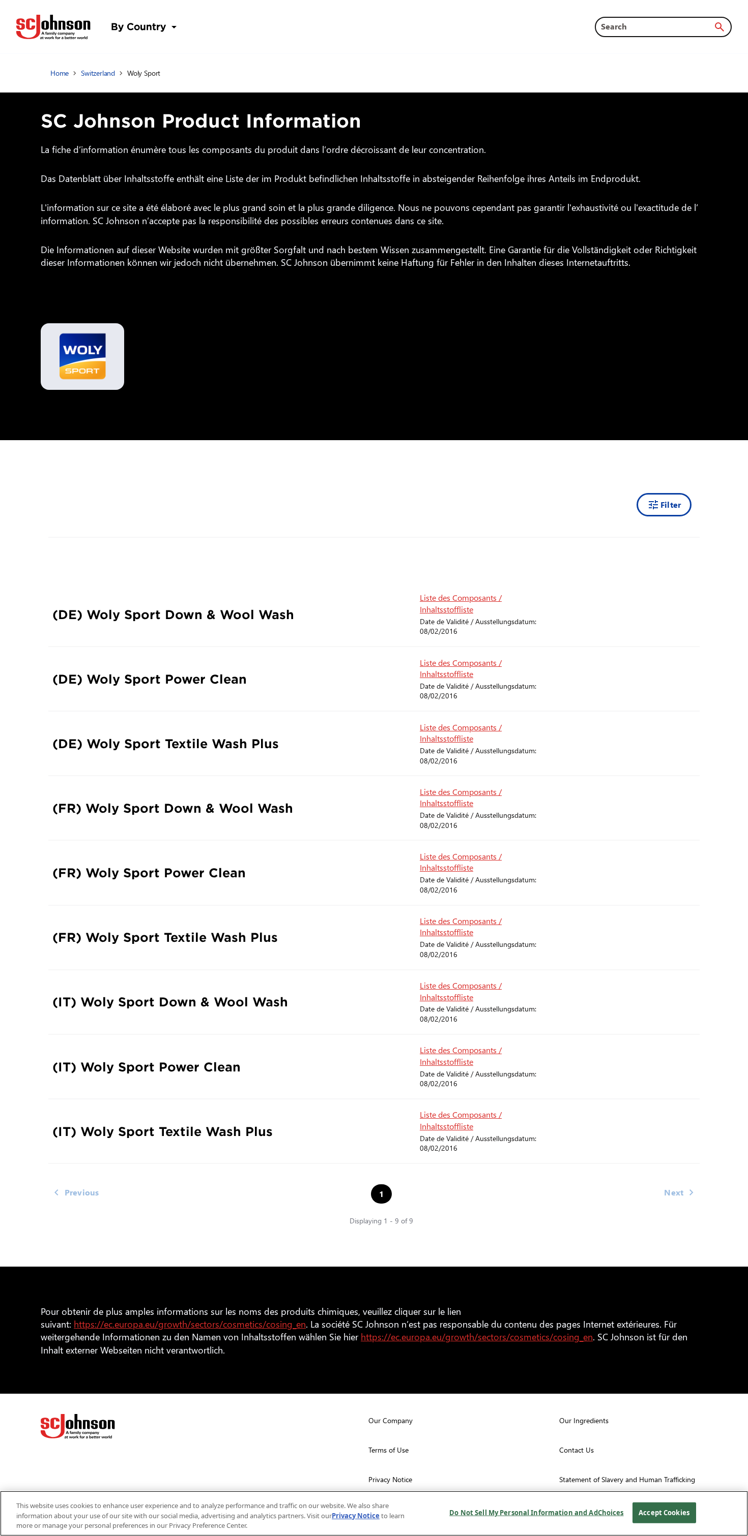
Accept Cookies (664, 1512)
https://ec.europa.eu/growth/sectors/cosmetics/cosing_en (192, 1323)
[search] (719, 27)
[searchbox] (657, 26)
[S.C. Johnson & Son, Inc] (78, 1426)
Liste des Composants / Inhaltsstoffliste (461, 603)
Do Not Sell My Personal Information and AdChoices (536, 1512)
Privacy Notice (356, 1515)
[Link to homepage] (53, 27)
